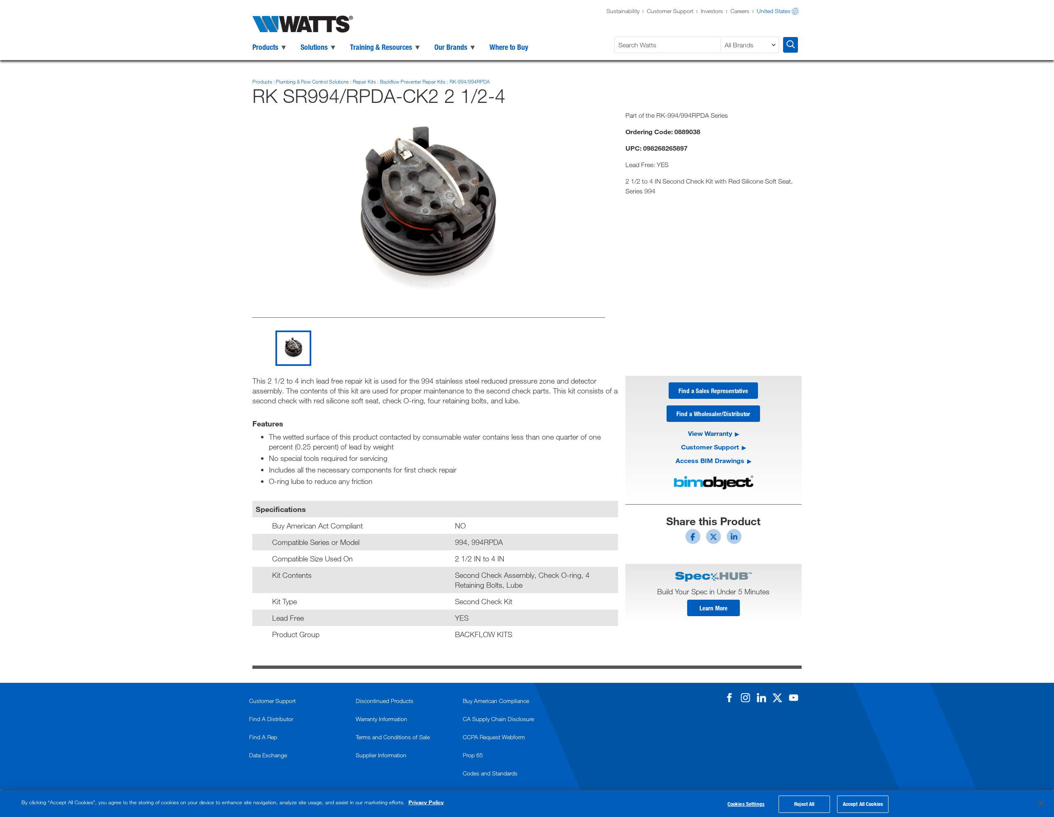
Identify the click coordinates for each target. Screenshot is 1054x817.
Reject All (804, 804)
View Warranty (710, 433)
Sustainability (622, 10)
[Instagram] (745, 698)
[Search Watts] (790, 45)
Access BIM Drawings (710, 460)
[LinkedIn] (761, 698)
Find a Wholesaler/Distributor (713, 413)
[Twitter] (777, 698)
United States (773, 10)
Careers (739, 10)
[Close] (1041, 803)
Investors (712, 10)
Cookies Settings (746, 804)
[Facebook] (729, 698)
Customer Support (670, 10)
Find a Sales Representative (713, 390)
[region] (527, 803)
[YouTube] (793, 698)
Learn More (714, 608)
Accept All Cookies (863, 804)
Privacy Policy (426, 802)
